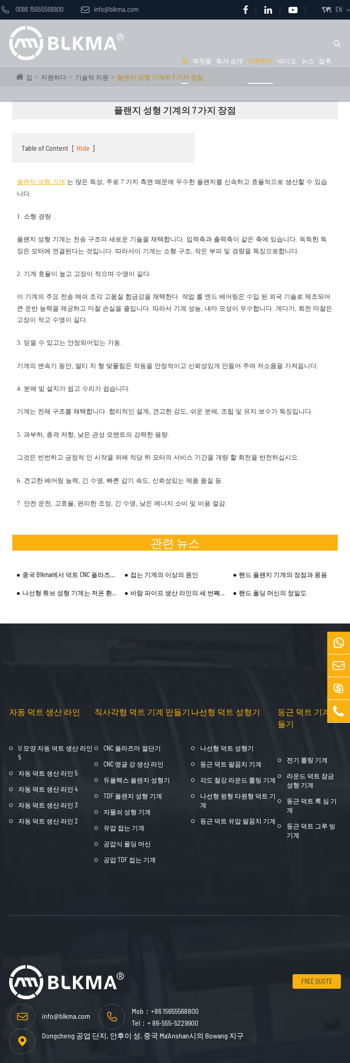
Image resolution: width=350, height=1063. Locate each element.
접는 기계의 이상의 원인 (164, 574)
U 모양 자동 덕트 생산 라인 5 (55, 752)
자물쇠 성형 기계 (127, 812)
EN (338, 9)
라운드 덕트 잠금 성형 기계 (310, 780)
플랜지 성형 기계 (41, 182)
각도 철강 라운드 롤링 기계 (238, 780)
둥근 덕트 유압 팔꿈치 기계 (238, 821)
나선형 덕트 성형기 (225, 712)
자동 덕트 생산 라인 (44, 712)
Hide (83, 147)
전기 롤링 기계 (307, 760)
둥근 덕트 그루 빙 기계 (311, 830)
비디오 (287, 61)
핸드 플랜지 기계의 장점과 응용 (283, 574)
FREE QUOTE (316, 981)
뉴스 (307, 61)
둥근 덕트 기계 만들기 (309, 718)
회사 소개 (229, 61)
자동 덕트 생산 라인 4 (48, 789)
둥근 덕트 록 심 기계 (312, 805)
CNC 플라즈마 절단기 (132, 748)
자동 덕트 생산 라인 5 (47, 773)
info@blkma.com (110, 9)
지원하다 (260, 61)
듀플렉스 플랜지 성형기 (136, 780)
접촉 (325, 61)
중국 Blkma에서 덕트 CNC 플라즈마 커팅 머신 (69, 574)
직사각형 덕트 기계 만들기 (142, 712)
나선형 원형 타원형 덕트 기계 (238, 800)
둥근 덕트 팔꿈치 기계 (231, 764)
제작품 (201, 61)
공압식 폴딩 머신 (127, 844)
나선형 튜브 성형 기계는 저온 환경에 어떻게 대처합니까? (69, 592)
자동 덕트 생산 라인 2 (48, 821)
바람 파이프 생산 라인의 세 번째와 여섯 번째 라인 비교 (177, 592)
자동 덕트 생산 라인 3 (47, 805)
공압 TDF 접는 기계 (129, 860)
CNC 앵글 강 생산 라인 (133, 764)
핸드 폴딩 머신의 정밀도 (273, 592)
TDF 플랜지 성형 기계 (132, 796)
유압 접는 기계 (123, 828)
